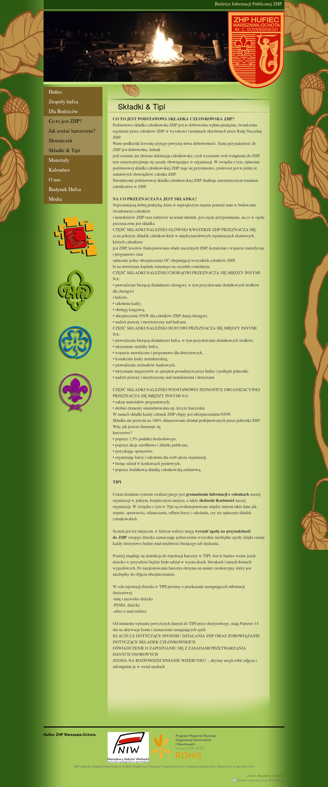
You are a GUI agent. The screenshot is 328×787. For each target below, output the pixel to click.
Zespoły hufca (63, 101)
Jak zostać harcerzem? (72, 130)
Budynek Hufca (65, 189)
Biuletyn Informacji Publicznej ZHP (248, 4)
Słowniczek (61, 140)
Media (55, 198)
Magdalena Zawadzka (270, 775)
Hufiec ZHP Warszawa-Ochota (256, 49)
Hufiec (55, 91)
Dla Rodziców (63, 111)
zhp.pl (76, 291)
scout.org (75, 392)
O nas (54, 179)
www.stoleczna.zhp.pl (75, 237)
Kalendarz (59, 169)
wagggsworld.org (75, 342)
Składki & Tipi (64, 150)
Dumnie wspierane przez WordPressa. (260, 780)
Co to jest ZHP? (65, 120)
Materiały (59, 159)
